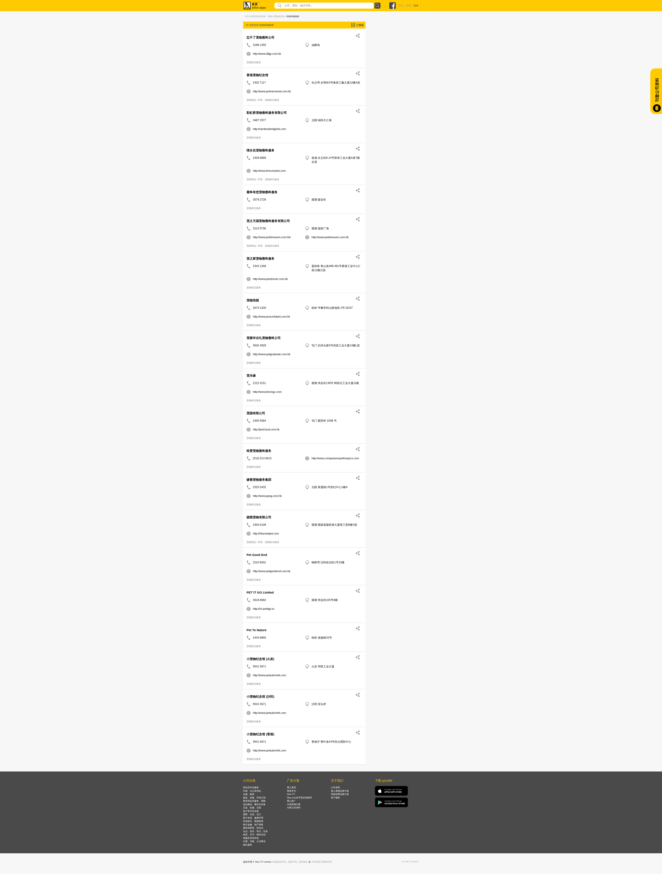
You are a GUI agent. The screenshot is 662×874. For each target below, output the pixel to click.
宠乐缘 (251, 375)
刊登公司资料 (293, 807)
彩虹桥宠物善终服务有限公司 (267, 112)
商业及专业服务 (251, 787)
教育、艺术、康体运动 (254, 834)
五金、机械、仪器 (252, 807)
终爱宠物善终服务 (259, 451)
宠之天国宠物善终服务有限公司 (268, 221)
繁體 (408, 5)
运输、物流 (248, 794)
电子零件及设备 (251, 811)
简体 (416, 5)
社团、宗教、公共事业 (254, 841)
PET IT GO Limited (260, 592)
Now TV (291, 794)
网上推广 (291, 801)
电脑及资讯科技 (251, 838)
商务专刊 (291, 791)
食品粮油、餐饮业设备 (254, 804)
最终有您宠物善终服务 (262, 192)
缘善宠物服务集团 (259, 479)
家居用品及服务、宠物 (261, 16)
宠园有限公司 (256, 413)
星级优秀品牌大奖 (340, 794)
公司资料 (335, 787)
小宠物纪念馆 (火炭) (260, 659)
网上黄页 (291, 787)
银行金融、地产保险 (253, 824)
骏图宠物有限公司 (259, 517)
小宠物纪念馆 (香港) (260, 734)
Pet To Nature (257, 630)
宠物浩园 (253, 300)
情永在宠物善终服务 (260, 150)
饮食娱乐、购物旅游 (253, 821)
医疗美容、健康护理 (253, 818)
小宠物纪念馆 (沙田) (260, 696)
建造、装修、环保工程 (254, 797)
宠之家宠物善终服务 (260, 258)
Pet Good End (257, 555)
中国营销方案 (293, 804)
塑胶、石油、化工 (252, 814)
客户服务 (335, 797)
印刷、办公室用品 (252, 791)
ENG (400, 5)
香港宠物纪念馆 (257, 75)
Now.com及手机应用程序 (299, 797)
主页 (247, 16)
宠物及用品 (279, 16)
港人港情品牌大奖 (340, 791)
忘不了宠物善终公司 (260, 37)
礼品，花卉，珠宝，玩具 (255, 831)
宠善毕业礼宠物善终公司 (264, 338)
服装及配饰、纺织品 (253, 828)
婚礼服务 (247, 844)
